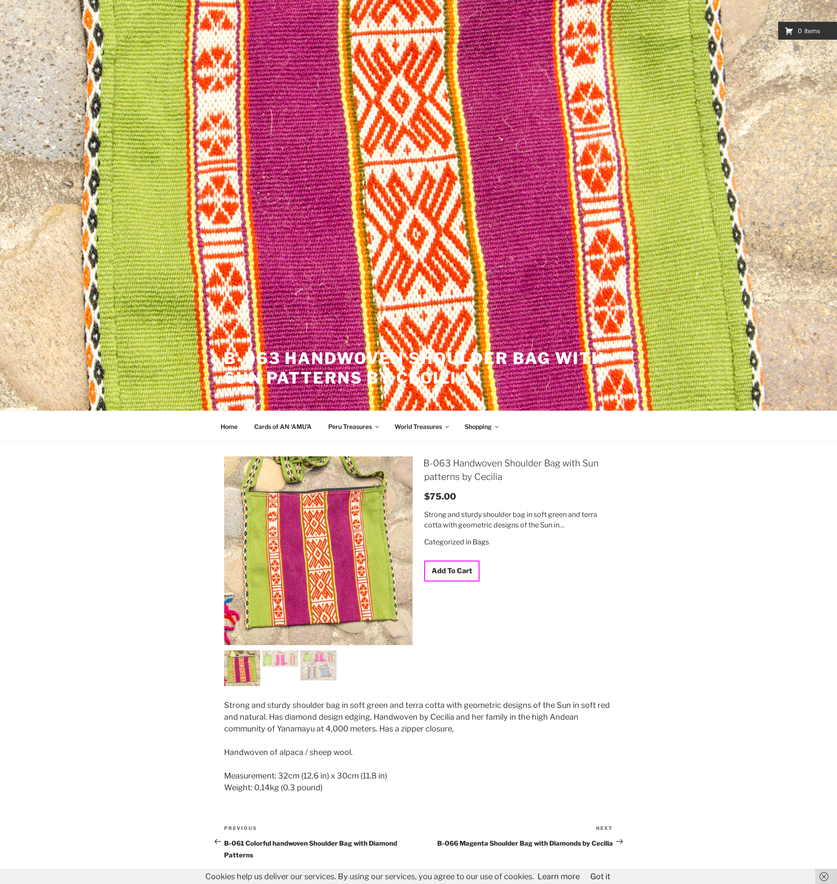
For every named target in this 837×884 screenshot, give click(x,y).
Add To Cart (452, 571)
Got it (600, 876)
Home (229, 426)
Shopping (478, 426)
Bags (481, 542)
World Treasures (418, 426)
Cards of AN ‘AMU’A (283, 426)
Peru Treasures (350, 426)
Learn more (559, 876)
